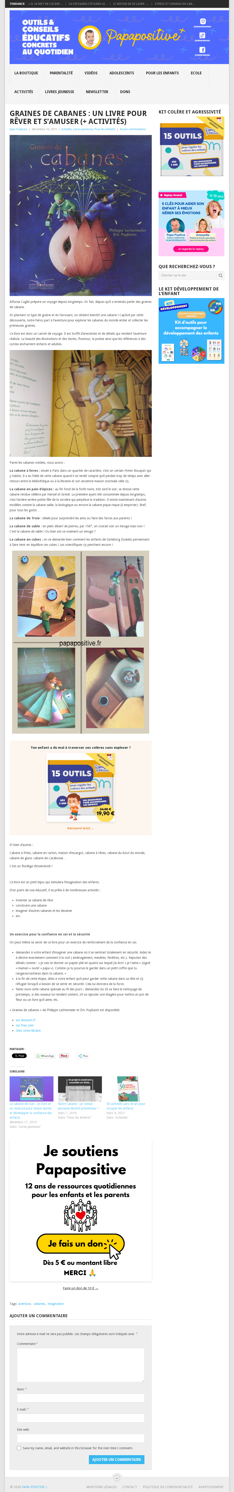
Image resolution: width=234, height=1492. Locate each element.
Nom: (22, 1389)
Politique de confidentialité (168, 1487)
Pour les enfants (162, 73)
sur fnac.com (25, 1025)
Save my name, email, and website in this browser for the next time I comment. (78, 1448)
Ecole (196, 73)
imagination (56, 1304)
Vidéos (91, 73)
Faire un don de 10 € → (80, 1288)
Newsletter (97, 92)
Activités (23, 92)
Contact (129, 1487)
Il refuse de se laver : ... (131, 3)
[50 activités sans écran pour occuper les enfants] (128, 1088)
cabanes (39, 1304)
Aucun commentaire (133, 129)
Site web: (23, 1429)
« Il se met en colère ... (45, 3)
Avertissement (211, 1487)
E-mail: (22, 1409)
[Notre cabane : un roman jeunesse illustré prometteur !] (80, 1088)
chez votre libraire (28, 1030)
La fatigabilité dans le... (88, 3)
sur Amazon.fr (26, 1020)
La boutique (26, 73)
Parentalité (61, 73)
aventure (24, 1304)
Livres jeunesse (59, 92)
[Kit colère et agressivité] (191, 181)
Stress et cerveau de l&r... (174, 3)
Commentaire (27, 1343)
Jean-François (18, 129)
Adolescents (121, 73)
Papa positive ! (34, 1487)
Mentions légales (101, 1487)
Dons (125, 92)
